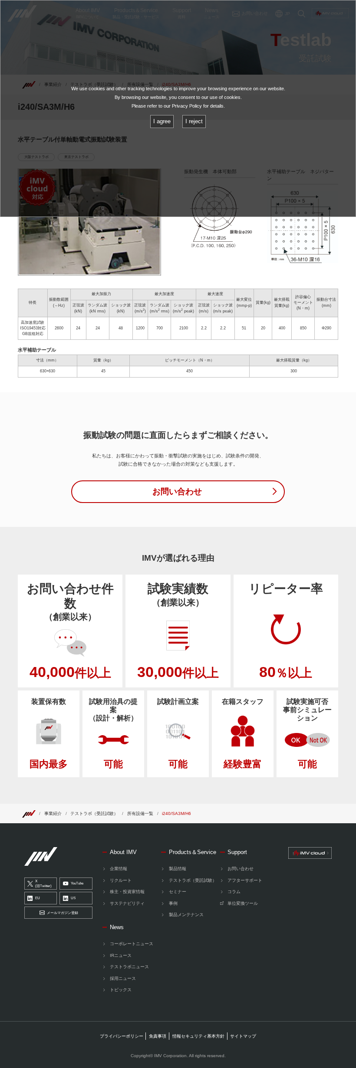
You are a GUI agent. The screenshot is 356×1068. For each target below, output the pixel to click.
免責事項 (157, 1036)
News (117, 927)
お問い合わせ (240, 868)
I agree (162, 121)
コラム (234, 891)
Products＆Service (192, 852)
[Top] (28, 813)
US (73, 898)
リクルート (121, 880)
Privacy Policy (187, 105)
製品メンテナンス (186, 914)
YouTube (77, 883)
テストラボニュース (129, 966)
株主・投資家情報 (127, 891)
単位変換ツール (242, 903)
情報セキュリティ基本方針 (198, 1036)
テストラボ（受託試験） (94, 813)
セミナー (177, 891)
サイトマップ (243, 1036)
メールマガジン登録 (62, 913)
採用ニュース (123, 978)
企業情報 (118, 868)
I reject (194, 121)
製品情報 (177, 868)
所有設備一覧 (140, 813)
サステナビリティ (127, 903)
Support (237, 852)
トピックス (121, 989)
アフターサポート (244, 880)
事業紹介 (53, 813)
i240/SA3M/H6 (176, 813)
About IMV (123, 852)
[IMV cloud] (310, 853)
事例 (173, 903)
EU (37, 898)
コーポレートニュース (131, 943)
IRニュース (121, 955)
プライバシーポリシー (121, 1036)
